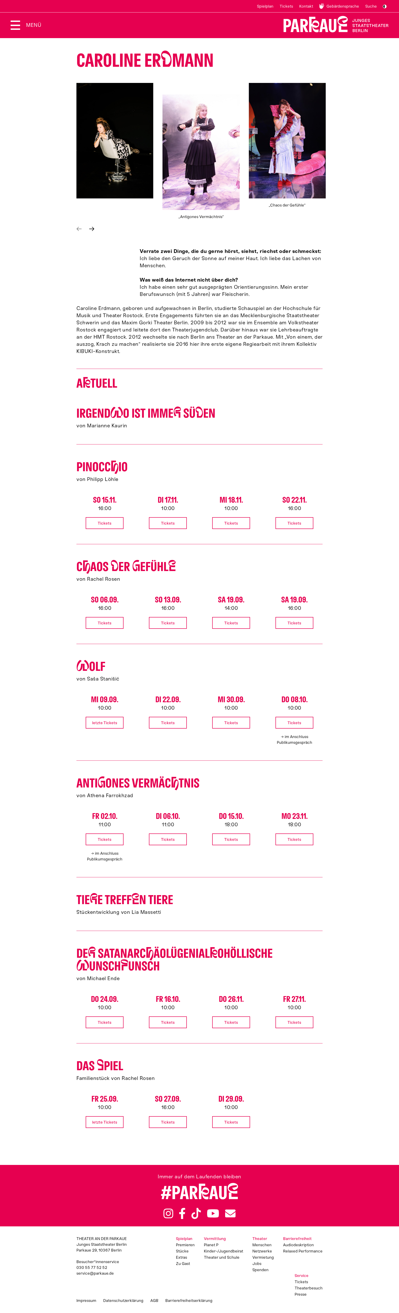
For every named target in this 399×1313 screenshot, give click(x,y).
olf (90, 666)
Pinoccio (102, 467)
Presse (301, 1294)
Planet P (211, 1245)
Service (301, 1275)
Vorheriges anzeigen (79, 229)
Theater (259, 1238)
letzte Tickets (104, 722)
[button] (114, 140)
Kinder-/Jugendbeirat (223, 1251)
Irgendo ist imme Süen (145, 413)
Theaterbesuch (309, 1288)
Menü (33, 25)
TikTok (196, 1213)
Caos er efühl (126, 567)
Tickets (286, 6)
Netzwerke (262, 1251)
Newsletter (230, 1213)
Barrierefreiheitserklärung (188, 1300)
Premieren (185, 1245)
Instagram (168, 1213)
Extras (181, 1257)
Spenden (260, 1269)
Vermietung (263, 1257)
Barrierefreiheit (297, 1238)
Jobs (256, 1263)
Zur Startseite (333, 24)
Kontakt (306, 6)
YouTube (213, 1213)
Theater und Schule (221, 1257)
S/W (384, 6)
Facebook (182, 1213)
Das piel (99, 1066)
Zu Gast (183, 1263)
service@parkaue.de (95, 1273)
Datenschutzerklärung (123, 1300)
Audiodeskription (298, 1245)
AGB (154, 1300)
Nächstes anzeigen (91, 229)
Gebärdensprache (342, 6)
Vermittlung (215, 1238)
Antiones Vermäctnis (138, 783)
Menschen (262, 1245)
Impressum (86, 1300)
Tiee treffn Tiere (124, 900)
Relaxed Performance (303, 1251)
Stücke (182, 1251)
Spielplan (265, 6)
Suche (371, 6)
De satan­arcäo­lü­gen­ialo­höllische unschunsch (174, 960)
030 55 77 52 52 (91, 1267)
